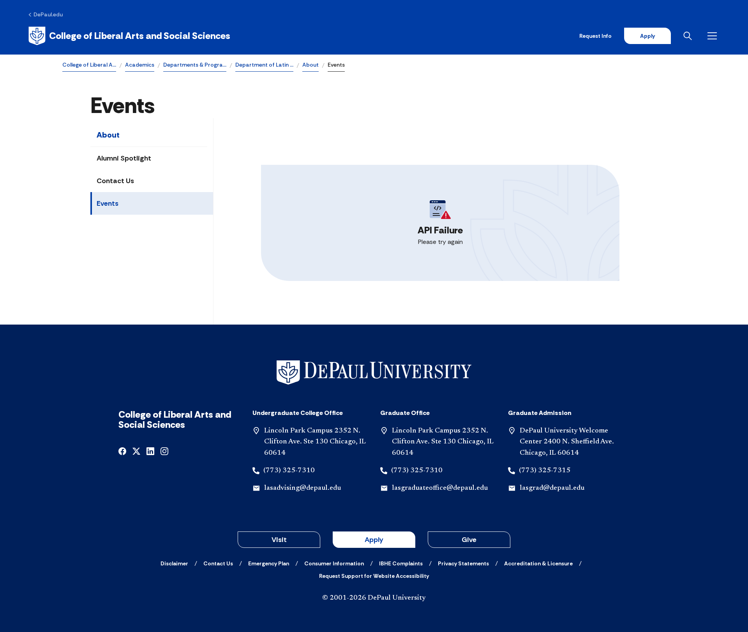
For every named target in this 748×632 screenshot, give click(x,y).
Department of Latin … (264, 64)
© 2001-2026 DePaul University (374, 598)
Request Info (595, 35)
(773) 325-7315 (544, 470)
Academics (139, 64)
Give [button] (469, 539)
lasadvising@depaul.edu (302, 488)
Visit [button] (279, 539)
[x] (136, 451)
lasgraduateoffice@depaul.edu (440, 488)
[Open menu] (713, 35)
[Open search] (689, 36)
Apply (647, 35)
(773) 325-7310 (289, 470)
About (310, 64)
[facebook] (122, 451)
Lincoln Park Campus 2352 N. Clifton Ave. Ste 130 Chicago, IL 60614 (315, 442)
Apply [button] (374, 539)
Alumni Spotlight (124, 158)
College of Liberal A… (89, 64)
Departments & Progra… (194, 64)
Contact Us (115, 180)
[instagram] (164, 451)
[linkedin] (150, 451)
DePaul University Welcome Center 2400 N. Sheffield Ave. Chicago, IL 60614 (567, 442)
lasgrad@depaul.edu (552, 488)
